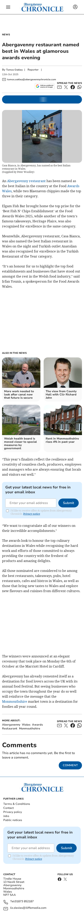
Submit (68, 503)
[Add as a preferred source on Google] (44, 86)
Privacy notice (31, 513)
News (6, 34)
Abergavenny (17, 181)
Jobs (6, 816)
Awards (73, 186)
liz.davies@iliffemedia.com (28, 908)
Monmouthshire (14, 701)
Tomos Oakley (14, 69)
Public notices (12, 820)
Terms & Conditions (16, 804)
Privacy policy (12, 812)
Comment (70, 765)
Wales (7, 191)
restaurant (37, 181)
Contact (8, 808)
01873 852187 (24, 901)
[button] (8, 7)
